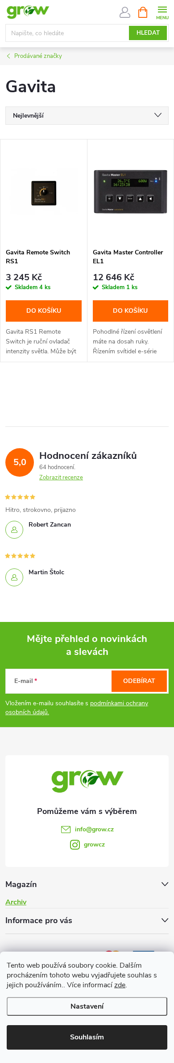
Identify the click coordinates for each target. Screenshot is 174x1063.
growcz (94, 844)
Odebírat (139, 681)
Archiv (15, 902)
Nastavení (87, 1006)
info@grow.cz (94, 829)
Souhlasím (87, 1037)
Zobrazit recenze (61, 478)
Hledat (148, 33)
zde (119, 985)
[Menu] (162, 12)
